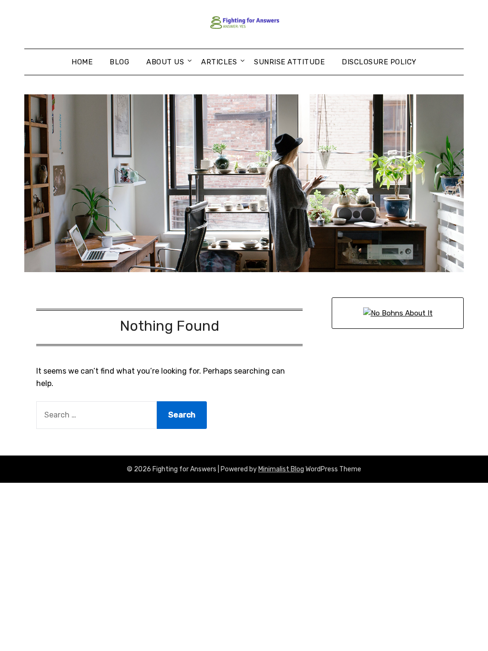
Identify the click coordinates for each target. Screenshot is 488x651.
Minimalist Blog (281, 469)
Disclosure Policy (379, 62)
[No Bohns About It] (398, 313)
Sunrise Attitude (289, 62)
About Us (165, 62)
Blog (119, 62)
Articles (219, 62)
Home (81, 62)
